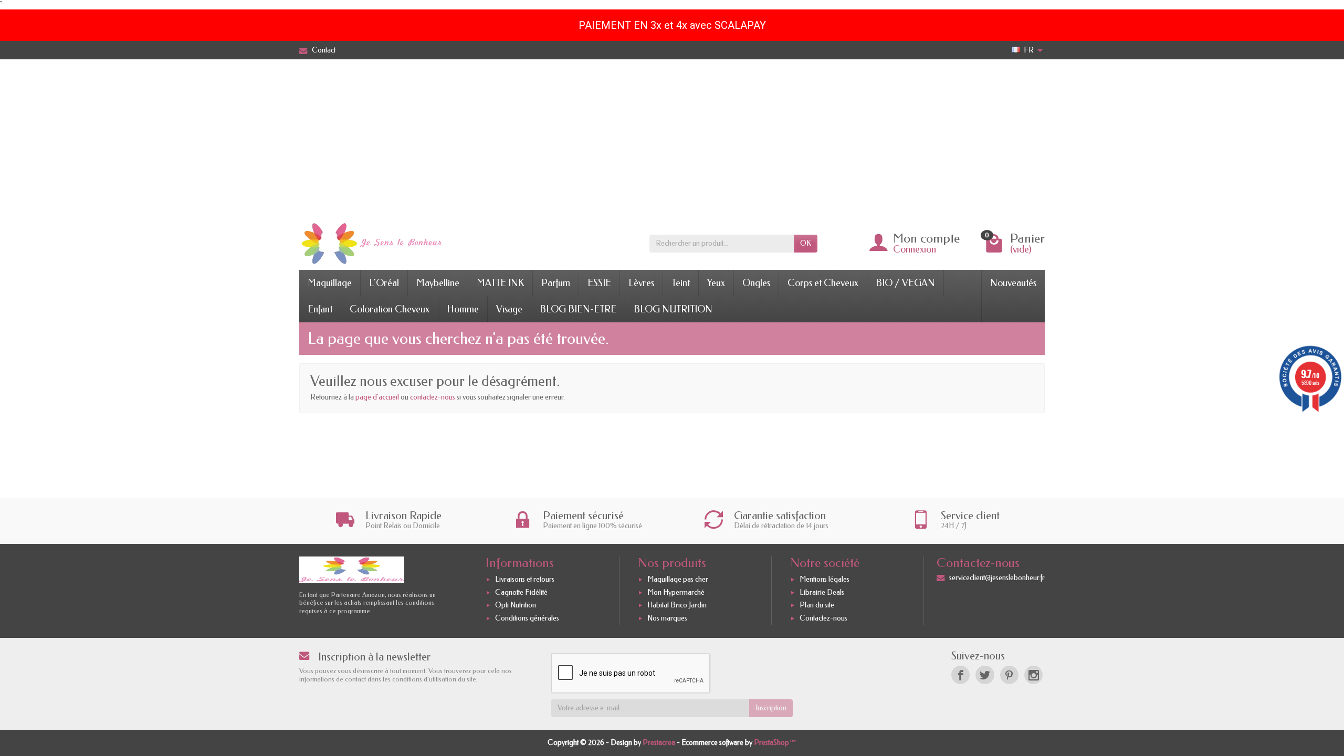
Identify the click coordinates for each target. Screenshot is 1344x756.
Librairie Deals (822, 592)
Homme (463, 309)
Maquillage (330, 283)
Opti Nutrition (515, 605)
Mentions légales (824, 579)
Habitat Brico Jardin (677, 605)
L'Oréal (384, 283)
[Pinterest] (1009, 675)
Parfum (555, 283)
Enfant (320, 309)
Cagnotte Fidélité (521, 592)
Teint (680, 283)
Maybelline (437, 283)
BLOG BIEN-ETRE (578, 309)
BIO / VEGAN (905, 283)
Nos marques (667, 618)
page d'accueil (377, 397)
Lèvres (641, 283)
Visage (509, 309)
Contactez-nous (823, 618)
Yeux (716, 283)
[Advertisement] (672, 138)
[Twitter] (984, 675)
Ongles (756, 283)
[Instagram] (1033, 675)
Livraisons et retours (524, 579)
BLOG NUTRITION (673, 309)
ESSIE (599, 283)
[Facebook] (960, 675)
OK (805, 243)
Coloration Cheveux (389, 309)
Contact (323, 50)
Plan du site (817, 605)
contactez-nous (432, 397)
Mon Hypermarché (676, 592)
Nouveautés (1013, 283)
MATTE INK (500, 283)
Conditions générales (527, 618)
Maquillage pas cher (677, 579)
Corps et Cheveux (823, 283)
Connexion (914, 249)
